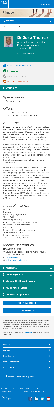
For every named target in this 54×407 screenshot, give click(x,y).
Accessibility (6, 391)
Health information (12, 362)
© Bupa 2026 (38, 391)
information (28, 332)
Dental (6, 350)
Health (6, 344)
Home (6, 27)
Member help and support (20, 377)
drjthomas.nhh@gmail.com (18, 260)
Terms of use (45, 4)
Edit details (25, 310)
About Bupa (9, 367)
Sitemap (38, 388)
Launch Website (27, 54)
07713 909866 (12, 257)
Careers (4, 388)
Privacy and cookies (21, 388)
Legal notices (22, 391)
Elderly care (9, 356)
